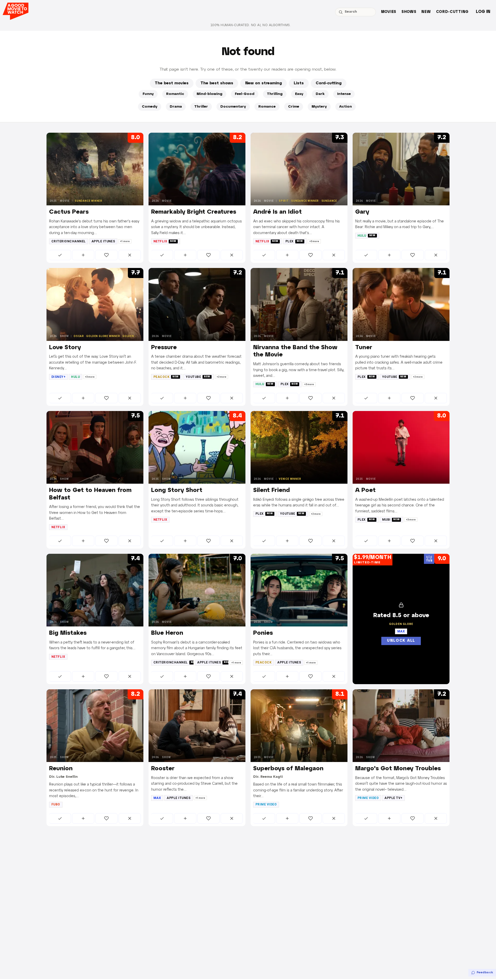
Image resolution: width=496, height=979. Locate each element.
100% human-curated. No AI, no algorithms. (251, 25)
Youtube (198, 377)
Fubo (55, 804)
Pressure (164, 347)
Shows (408, 12)
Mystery (319, 106)
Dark (320, 94)
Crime (293, 106)
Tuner (363, 347)
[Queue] (83, 255)
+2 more (221, 377)
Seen (60, 255)
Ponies (263, 633)
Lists (299, 83)
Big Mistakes (68, 633)
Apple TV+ (393, 798)
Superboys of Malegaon (288, 769)
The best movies (172, 83)
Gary (362, 212)
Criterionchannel (68, 241)
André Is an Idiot (277, 212)
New (426, 12)
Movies (388, 12)
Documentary (233, 106)
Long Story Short (176, 490)
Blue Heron (167, 633)
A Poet (365, 490)
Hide (130, 255)
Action (345, 106)
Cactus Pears (69, 212)
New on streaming (263, 83)
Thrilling (275, 94)
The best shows (216, 83)
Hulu (367, 235)
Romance (267, 106)
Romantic (175, 94)
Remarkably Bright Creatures (193, 212)
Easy (299, 94)
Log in (483, 12)
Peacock (166, 377)
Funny (148, 94)
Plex (294, 241)
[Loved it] (106, 255)
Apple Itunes (103, 241)
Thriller (201, 106)
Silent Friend (271, 490)
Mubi (391, 519)
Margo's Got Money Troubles (398, 769)
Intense (344, 94)
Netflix (164, 241)
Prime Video (266, 804)
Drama (176, 106)
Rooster (163, 769)
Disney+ (58, 377)
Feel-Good (244, 94)
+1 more (125, 241)
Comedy (149, 106)
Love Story (65, 347)
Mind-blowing (209, 94)
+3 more (314, 241)
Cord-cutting (452, 12)
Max (157, 798)
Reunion (61, 769)
